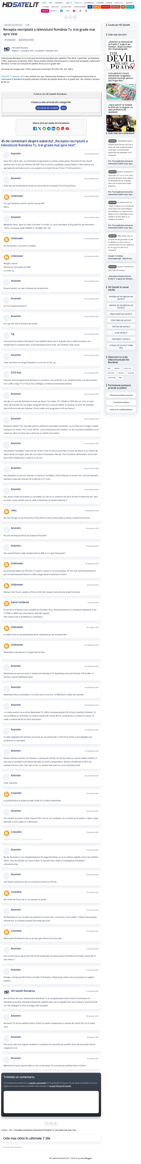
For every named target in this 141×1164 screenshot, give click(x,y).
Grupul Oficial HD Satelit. (60, 1086)
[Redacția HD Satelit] (6, 49)
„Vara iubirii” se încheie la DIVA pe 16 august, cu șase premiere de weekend (120, 108)
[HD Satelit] (20, 4)
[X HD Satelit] (86, 11)
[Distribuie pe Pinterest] (62, 129)
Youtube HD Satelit (121, 320)
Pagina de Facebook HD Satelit (121, 297)
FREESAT (117, 368)
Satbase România (80, 7)
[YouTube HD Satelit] (74, 11)
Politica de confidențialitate (121, 409)
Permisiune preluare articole (121, 395)
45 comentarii (10, 40)
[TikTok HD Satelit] (80, 11)
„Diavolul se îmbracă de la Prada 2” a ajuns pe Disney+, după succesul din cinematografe (120, 45)
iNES (123, 7)
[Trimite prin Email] (67, 129)
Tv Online (45, 7)
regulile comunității (37, 1083)
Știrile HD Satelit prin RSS (121, 346)
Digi (109, 368)
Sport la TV (119, 3)
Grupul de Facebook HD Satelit (121, 306)
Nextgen (130, 7)
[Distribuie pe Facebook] (35, 129)
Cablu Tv (69, 3)
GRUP (67, 11)
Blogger (88, 1158)
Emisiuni (109, 3)
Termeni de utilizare (121, 402)
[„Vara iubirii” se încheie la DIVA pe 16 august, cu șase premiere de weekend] (121, 123)
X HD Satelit (121, 333)
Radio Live (55, 7)
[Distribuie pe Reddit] (58, 129)
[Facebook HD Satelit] (61, 11)
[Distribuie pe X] (39, 129)
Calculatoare (66, 7)
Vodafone (105, 7)
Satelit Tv (78, 3)
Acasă (44, 3)
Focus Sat (115, 7)
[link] (121, 54)
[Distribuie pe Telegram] (49, 129)
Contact (54, 11)
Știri (50, 3)
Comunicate (59, 3)
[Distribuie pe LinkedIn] (53, 129)
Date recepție (89, 3)
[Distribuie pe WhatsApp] (44, 129)
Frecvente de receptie (13, 25)
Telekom (45, 11)
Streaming (100, 3)
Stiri (27, 25)
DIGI (90, 7)
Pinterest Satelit (121, 339)
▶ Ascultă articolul (26, 40)
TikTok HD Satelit (121, 326)
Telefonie (129, 3)
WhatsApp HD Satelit (121, 314)
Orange (96, 7)
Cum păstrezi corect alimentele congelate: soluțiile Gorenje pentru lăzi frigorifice (120, 77)
